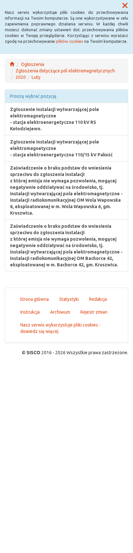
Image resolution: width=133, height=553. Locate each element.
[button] (125, 5)
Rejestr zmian (93, 312)
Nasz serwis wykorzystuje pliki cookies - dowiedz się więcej (60, 328)
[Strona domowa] (12, 64)
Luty (36, 77)
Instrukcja (30, 312)
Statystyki (69, 299)
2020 (20, 77)
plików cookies (69, 41)
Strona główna (34, 299)
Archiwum (60, 312)
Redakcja (98, 299)
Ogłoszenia (32, 64)
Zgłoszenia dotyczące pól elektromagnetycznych (65, 70)
